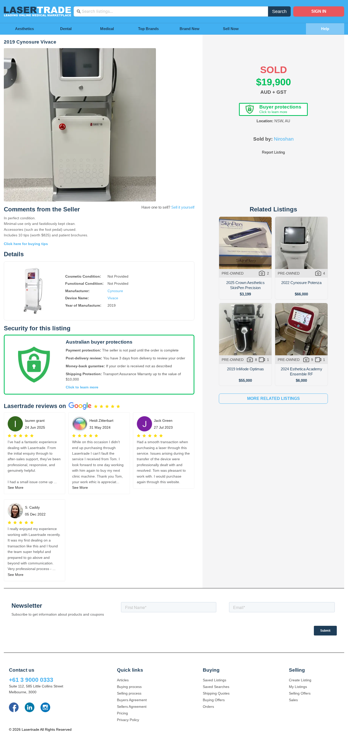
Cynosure (115, 291)
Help (325, 28)
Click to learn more (82, 387)
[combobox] (173, 11)
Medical (107, 28)
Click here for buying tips (26, 244)
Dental (66, 28)
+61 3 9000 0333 (31, 680)
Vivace (113, 298)
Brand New (189, 28)
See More (15, 487)
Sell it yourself (182, 207)
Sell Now (231, 28)
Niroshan (284, 139)
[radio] (96, 406)
